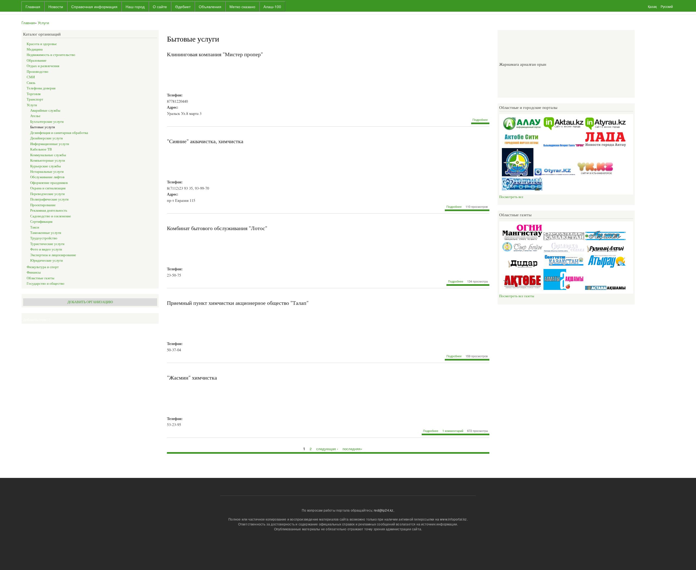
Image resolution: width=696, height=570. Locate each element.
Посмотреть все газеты (516, 296)
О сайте (160, 6)
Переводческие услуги (47, 194)
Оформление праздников (49, 182)
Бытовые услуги (42, 127)
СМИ (31, 77)
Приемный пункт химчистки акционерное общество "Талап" (238, 302)
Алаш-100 (272, 6)
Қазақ (652, 6)
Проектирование (43, 205)
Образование (36, 60)
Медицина (35, 49)
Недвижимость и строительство (51, 54)
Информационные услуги (49, 144)
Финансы (34, 272)
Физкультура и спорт (43, 267)
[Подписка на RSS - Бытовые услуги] (169, 462)
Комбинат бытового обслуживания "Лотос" (217, 228)
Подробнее (480, 119)
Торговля (34, 94)
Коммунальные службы (48, 155)
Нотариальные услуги (47, 171)
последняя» (352, 448)
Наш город (135, 6)
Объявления (210, 6)
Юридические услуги (46, 260)
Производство (37, 71)
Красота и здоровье (42, 44)
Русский (667, 6)
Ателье (35, 116)
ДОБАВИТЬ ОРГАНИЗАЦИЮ (90, 302)
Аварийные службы (45, 110)
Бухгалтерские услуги (47, 121)
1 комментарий (452, 430)
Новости (55, 6)
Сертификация (41, 221)
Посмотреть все (511, 197)
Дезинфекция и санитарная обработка (59, 132)
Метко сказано (242, 6)
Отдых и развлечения (43, 66)
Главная (33, 6)
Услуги (43, 22)
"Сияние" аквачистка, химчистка (205, 141)
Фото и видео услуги (46, 249)
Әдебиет (183, 6)
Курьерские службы (45, 166)
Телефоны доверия (41, 88)
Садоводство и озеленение (50, 216)
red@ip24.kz (383, 510)
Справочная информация (94, 6)
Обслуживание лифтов (47, 177)
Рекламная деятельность (48, 210)
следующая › (327, 448)
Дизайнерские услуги (46, 138)
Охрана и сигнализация (48, 188)
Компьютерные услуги (47, 160)
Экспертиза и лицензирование (53, 255)
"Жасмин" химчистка (192, 377)
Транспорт (35, 99)
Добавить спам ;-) (36, 319)
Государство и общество (45, 283)
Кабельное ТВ (41, 149)
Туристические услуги (47, 244)
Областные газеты (40, 278)
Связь (31, 82)
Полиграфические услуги (49, 199)
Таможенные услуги (45, 232)
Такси (34, 227)
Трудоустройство (43, 238)
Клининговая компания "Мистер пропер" (215, 54)
